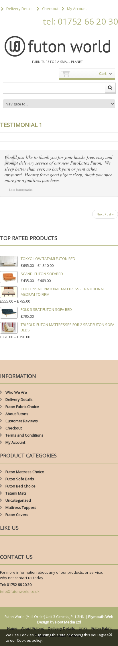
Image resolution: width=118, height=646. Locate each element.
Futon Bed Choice (20, 486)
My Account (77, 8)
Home (12, 628)
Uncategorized (18, 500)
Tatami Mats (16, 493)
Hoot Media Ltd (68, 622)
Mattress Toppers (20, 507)
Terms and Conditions (24, 435)
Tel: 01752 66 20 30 (16, 584)
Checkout (50, 8)
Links (83, 628)
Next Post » (105, 214)
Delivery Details (20, 8)
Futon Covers (16, 514)
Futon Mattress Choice (24, 471)
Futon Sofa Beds (19, 478)
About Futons (16, 413)
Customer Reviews (21, 420)
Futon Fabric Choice (22, 406)
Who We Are (16, 392)
